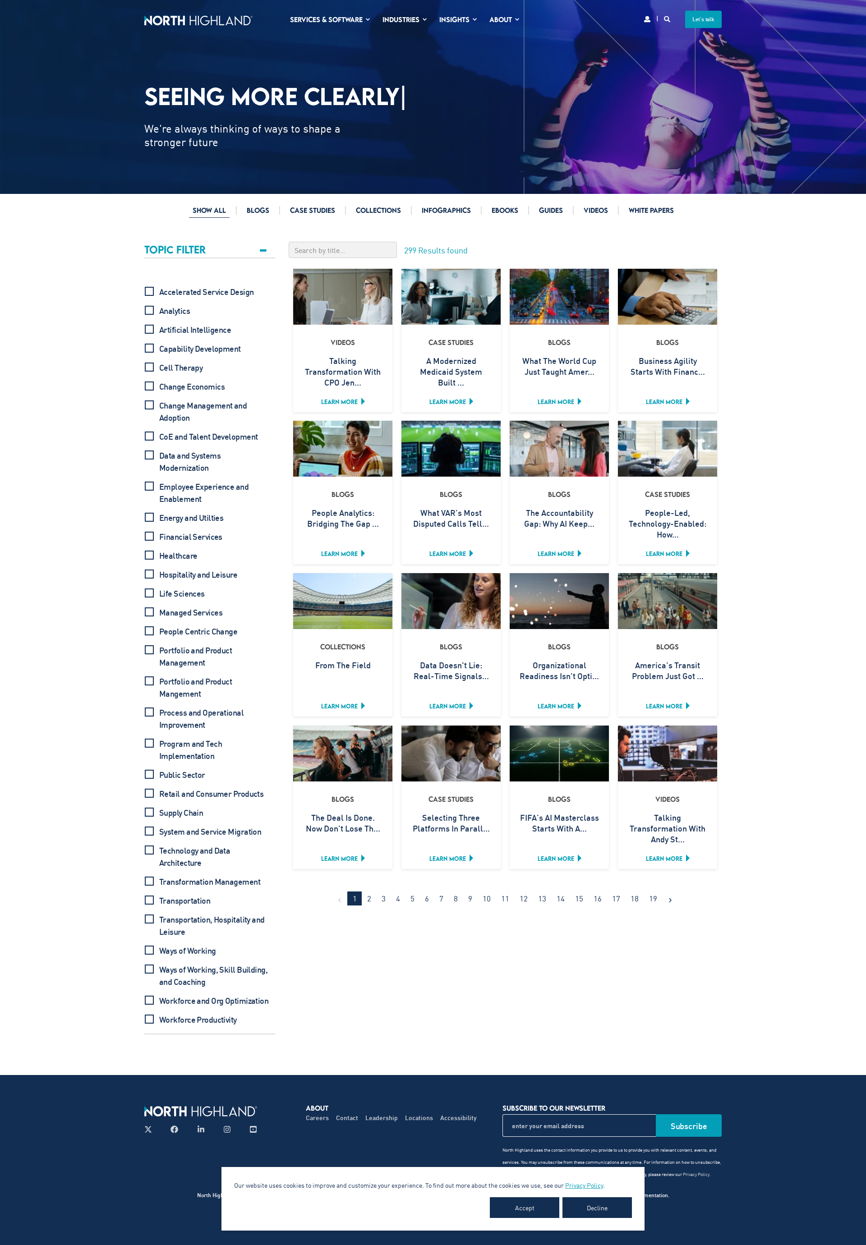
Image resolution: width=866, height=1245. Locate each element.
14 (561, 898)
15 (579, 898)
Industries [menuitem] (400, 19)
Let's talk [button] (703, 19)
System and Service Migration (210, 831)
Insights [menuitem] (454, 19)
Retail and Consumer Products (211, 794)
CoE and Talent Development (208, 436)
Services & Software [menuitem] (326, 19)
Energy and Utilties (191, 518)
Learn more (339, 401)
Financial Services (190, 537)
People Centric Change (198, 631)
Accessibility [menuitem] (458, 1117)
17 (616, 898)
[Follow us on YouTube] (250, 1129)
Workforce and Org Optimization (213, 1001)
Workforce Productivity (198, 1019)
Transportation (184, 900)
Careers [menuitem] (317, 1117)
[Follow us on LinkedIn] (201, 1129)
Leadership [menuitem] (381, 1117)
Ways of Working (187, 951)
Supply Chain (181, 813)
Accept (524, 1207)
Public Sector (182, 775)
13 (542, 898)
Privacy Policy (584, 1185)
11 (505, 898)
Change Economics (192, 386)
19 (653, 898)
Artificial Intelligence (195, 330)
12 (524, 898)
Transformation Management (209, 882)
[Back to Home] (198, 19)
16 (598, 898)
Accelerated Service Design (206, 292)
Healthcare (178, 555)
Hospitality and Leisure (198, 574)
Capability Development (200, 349)
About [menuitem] (500, 19)
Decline (597, 1207)
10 (487, 898)
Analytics (174, 311)
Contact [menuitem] (347, 1117)
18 (635, 898)
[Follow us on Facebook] (174, 1129)
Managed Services (190, 612)
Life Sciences (182, 593)
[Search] (668, 18)
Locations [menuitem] (419, 1117)
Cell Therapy (181, 367)
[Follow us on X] (150, 1129)
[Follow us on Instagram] (227, 1129)
